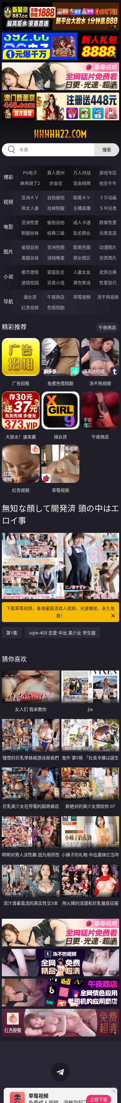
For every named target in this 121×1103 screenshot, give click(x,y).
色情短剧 (56, 307)
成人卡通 (82, 222)
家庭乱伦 (56, 272)
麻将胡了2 (30, 183)
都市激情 (30, 272)
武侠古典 (108, 272)
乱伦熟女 (82, 233)
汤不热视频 (108, 297)
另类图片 (108, 258)
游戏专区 (108, 173)
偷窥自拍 (30, 247)
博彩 (8, 177)
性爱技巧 (108, 283)
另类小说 (56, 283)
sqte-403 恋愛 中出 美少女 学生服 (62, 633)
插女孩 (30, 297)
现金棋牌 (82, 183)
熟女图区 (82, 258)
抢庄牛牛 (108, 183)
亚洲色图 (56, 247)
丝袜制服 (56, 208)
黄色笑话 (82, 283)
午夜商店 (56, 297)
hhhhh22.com (60, 134)
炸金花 (55, 183)
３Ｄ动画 (108, 197)
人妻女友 (82, 272)
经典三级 (56, 233)
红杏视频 (30, 307)
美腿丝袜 (30, 258)
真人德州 (56, 173)
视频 (8, 202)
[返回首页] (113, 1090)
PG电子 (30, 173)
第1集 (11, 633)
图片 (8, 251)
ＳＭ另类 (108, 208)
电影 (8, 226)
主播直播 (82, 208)
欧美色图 (82, 247)
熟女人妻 (30, 208)
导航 (8, 301)
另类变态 (108, 233)
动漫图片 (108, 247)
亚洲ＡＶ (30, 197)
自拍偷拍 (56, 197)
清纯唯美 (56, 258)
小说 (8, 276)
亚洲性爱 (30, 222)
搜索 (106, 150)
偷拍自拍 (56, 222)
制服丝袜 (30, 233)
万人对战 (82, 173)
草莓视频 (82, 297)
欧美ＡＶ (82, 197)
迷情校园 (30, 283)
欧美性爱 (108, 222)
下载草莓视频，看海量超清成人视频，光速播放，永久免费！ (60, 612)
